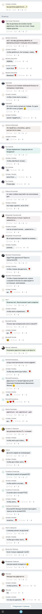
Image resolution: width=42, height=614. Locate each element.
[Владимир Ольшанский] (3, 215)
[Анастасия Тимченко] (3, 21)
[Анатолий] (3, 83)
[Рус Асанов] (3, 147)
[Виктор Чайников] (3, 348)
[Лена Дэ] (3, 574)
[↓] (22, 10)
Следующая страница (21, 606)
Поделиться (25, 10)
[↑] (19, 10)
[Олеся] (3, 450)
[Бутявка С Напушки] (3, 429)
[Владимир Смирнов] (3, 562)
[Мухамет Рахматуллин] (3, 255)
